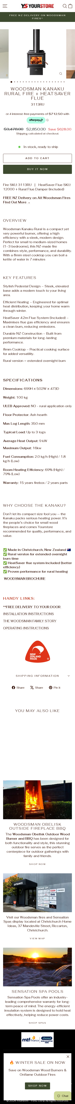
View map (37, 938)
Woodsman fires (33, 917)
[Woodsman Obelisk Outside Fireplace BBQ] (37, 799)
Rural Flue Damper (33, 189)
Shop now (37, 864)
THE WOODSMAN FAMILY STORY (29, 621)
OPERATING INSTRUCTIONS (26, 628)
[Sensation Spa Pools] (37, 967)
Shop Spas (37, 1022)
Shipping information (37, 675)
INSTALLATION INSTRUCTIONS (28, 614)
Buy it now (37, 169)
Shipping (22, 133)
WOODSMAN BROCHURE (25, 579)
